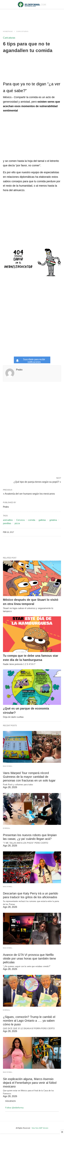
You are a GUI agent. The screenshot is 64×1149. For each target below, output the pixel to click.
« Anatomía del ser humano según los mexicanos (29, 493)
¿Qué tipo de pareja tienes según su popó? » (37, 481)
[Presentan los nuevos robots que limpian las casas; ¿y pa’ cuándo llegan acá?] (32, 809)
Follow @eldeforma (14, 1107)
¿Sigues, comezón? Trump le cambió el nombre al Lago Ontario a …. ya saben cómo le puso (29, 1020)
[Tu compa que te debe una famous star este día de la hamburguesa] (32, 634)
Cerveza (20, 520)
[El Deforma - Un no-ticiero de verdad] (32, 4)
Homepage (8, 31)
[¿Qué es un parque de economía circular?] (32, 687)
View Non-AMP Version (40, 1128)
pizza (17, 523)
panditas (7, 523)
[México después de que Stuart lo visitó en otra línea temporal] (32, 578)
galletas (42, 520)
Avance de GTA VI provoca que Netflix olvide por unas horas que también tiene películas (29, 958)
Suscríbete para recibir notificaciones (34, 360)
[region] (32, 16)
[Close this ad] (62, 1132)
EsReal (6, 828)
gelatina (53, 520)
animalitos (8, 520)
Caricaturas (22, 31)
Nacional (8, 766)
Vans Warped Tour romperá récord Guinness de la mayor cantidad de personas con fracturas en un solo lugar (29, 776)
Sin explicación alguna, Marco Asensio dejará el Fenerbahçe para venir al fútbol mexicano (29, 1082)
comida (31, 520)
